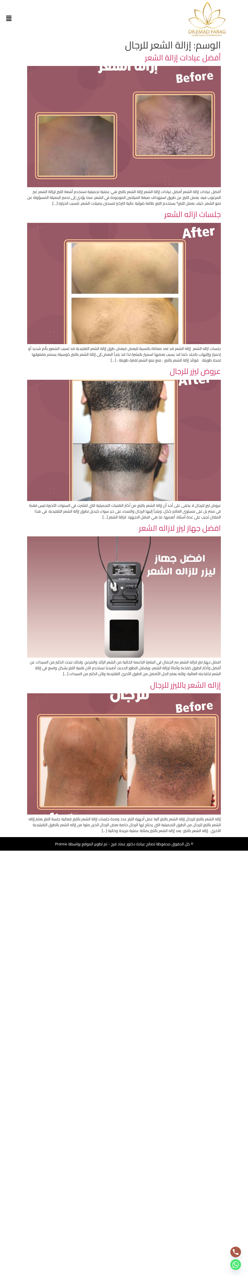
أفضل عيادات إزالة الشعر (183, 57)
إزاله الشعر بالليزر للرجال (185, 685)
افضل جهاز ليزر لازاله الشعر (180, 528)
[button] (9, 18)
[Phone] (235, 1252)
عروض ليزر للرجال (195, 371)
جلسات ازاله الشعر (192, 214)
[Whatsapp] (235, 1264)
